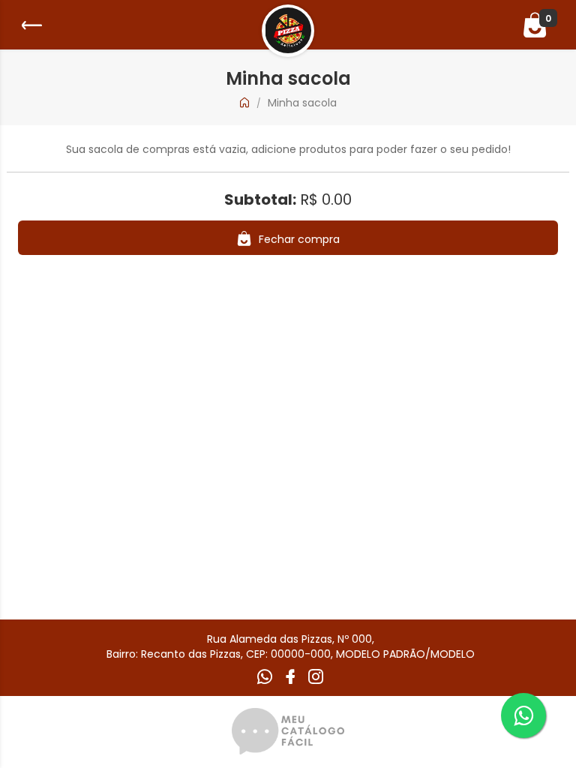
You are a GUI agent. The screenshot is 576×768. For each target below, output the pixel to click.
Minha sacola (302, 102)
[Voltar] (30, 25)
